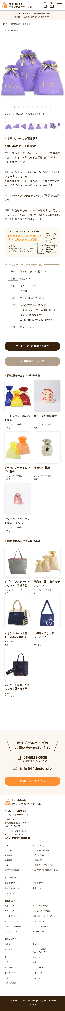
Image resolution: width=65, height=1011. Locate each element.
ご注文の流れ (38, 855)
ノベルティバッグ (12, 916)
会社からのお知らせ (41, 850)
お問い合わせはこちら (32, 781)
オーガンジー (10, 973)
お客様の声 (37, 860)
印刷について (10, 883)
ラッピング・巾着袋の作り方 (32, 346)
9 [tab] (50, 106)
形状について (38, 883)
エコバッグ (9, 911)
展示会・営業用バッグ (14, 926)
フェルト (36, 957)
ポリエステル (10, 949)
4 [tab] (27, 106)
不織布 (23, 278)
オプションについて (13, 888)
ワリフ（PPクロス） (41, 967)
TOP (6, 846)
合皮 (6, 962)
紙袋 (34, 962)
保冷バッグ (9, 906)
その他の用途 (38, 932)
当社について (38, 846)
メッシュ (36, 978)
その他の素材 (10, 983)
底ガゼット (26, 286)
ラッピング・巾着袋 (31, 271)
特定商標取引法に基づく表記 (45, 870)
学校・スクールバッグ (42, 916)
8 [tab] (46, 106)
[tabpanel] (32, 72)
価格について (38, 888)
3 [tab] (23, 106)
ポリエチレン (10, 967)
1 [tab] (14, 106)
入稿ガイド (9, 893)
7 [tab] (41, 106)
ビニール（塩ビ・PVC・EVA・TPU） (41, 950)
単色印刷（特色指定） (32, 298)
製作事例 (8, 855)
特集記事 (8, 860)
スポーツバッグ (39, 921)
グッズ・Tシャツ (12, 932)
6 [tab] (37, 106)
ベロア (7, 978)
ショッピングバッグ (41, 926)
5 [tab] (32, 106)
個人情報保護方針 (12, 870)
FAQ (6, 865)
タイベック (37, 973)
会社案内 (8, 850)
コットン (36, 944)
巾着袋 (23, 290)
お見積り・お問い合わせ (43, 865)
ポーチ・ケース (11, 921)
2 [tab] (18, 106)
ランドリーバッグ (40, 906)
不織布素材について (32, 361)
